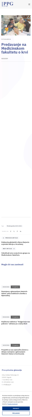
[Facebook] (10, 240)
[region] (16, 404)
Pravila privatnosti (12, 404)
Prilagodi (16, 413)
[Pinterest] (17, 240)
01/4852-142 (7, 389)
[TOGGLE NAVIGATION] (25, 4)
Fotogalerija (6, 39)
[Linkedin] (20, 240)
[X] (14, 240)
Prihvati (16, 408)
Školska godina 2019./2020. (14, 235)
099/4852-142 (9, 391)
